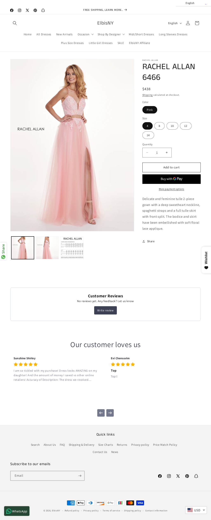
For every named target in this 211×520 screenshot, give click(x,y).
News (114, 452)
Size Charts (105, 445)
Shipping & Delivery (81, 445)
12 (185, 126)
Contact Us (100, 452)
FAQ (62, 445)
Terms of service (111, 510)
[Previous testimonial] (101, 413)
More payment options (171, 188)
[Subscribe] (79, 476)
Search (35, 445)
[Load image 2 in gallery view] (47, 247)
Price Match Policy (165, 445)
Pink (150, 110)
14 (148, 135)
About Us (50, 445)
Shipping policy (132, 510)
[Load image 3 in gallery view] (72, 247)
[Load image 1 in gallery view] (22, 247)
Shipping (147, 94)
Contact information (156, 510)
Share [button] (151, 241)
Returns (122, 445)
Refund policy (72, 510)
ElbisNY (56, 510)
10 (172, 126)
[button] (14, 23)
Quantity (147, 144)
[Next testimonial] (110, 413)
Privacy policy (140, 445)
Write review (105, 310)
